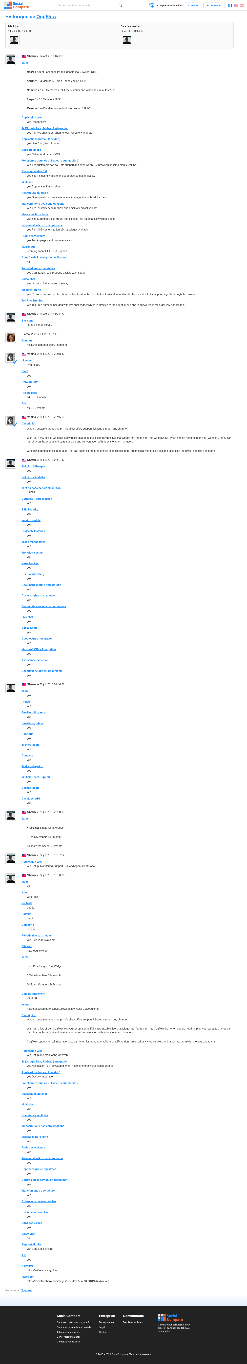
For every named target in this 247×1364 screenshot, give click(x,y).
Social (174, 1318)
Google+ (27, 340)
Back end (28, 320)
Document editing (33, 574)
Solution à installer (33, 477)
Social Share (30, 627)
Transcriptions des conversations (43, 203)
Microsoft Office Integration (39, 649)
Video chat (28, 279)
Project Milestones (33, 531)
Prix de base (29, 392)
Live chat (27, 617)
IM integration (30, 744)
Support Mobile (31, 149)
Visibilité (27, 903)
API (24, 1255)
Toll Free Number (32, 300)
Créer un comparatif (151, 6)
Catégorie (28, 924)
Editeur (26, 914)
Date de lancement (33, 993)
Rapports (27, 734)
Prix (24, 403)
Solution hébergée (33, 466)
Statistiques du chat (34, 171)
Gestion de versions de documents (44, 606)
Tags (25, 690)
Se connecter (213, 5)
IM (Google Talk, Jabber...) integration (45, 128)
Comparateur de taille (169, 5)
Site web (27, 946)
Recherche (120, 5)
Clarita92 (27, 334)
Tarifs (25, 62)
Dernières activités (133, 1322)
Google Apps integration (37, 638)
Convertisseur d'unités (68, 1336)
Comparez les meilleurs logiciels (74, 1327)
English (236, 5)
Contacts (27, 755)
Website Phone (31, 289)
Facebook (28, 1276)
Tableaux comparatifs (68, 1332)
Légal (102, 1327)
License (27, 360)
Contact (103, 1332)
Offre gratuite (30, 382)
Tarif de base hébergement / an (41, 488)
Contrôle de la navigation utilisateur (44, 257)
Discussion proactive (35, 1212)
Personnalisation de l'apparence (42, 225)
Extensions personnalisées (39, 1201)
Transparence (106, 1322)
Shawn (31, 56)
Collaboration (30, 787)
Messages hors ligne (35, 214)
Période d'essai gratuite (37, 935)
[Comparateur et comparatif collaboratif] (16, 5)
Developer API (31, 798)
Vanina (31, 353)
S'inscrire (193, 5)
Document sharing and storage (41, 584)
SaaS (25, 371)
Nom (25, 892)
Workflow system (32, 552)
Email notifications (33, 712)
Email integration (32, 723)
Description (29, 423)
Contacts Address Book (37, 498)
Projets (26, 701)
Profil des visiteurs (33, 236)
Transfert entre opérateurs (38, 268)
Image (25, 1004)
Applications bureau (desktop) (41, 139)
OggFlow (46, 16)
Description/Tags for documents (42, 670)
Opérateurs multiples (35, 192)
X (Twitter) (28, 1266)
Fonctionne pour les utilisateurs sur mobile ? (50, 160)
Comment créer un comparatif (73, 1322)
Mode (25, 881)
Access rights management (39, 595)
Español (242, 5)
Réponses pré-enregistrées (39, 1169)
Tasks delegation (32, 766)
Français (230, 5)
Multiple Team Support (36, 777)
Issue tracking (30, 563)
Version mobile (31, 520)
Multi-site (27, 182)
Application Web (32, 117)
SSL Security (30, 509)
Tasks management (34, 541)
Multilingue (28, 246)
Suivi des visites (32, 1222)
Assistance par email (35, 660)
